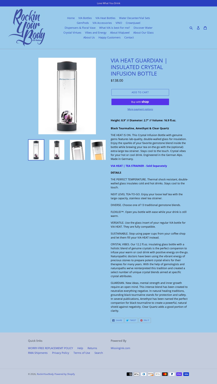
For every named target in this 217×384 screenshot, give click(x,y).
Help (80, 348)
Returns (92, 348)
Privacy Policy (60, 353)
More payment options (140, 109)
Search (98, 353)
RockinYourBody (45, 374)
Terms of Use (82, 353)
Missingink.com (120, 348)
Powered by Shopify (64, 374)
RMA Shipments (38, 353)
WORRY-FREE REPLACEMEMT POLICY (50, 348)
